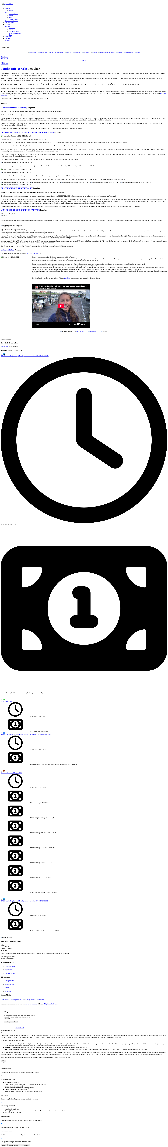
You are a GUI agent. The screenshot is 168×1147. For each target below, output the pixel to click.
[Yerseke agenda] (68, 52)
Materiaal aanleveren (11, 973)
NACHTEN (4, 64)
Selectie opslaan (13, 1145)
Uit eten (7, 988)
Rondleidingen (9, 984)
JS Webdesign (34, 1004)
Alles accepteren (24, 1145)
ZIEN (84, 60)
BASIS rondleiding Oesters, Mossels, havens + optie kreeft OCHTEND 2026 (25, 356)
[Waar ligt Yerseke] (80, 331)
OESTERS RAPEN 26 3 (8, 701)
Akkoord (15, 1022)
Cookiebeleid (20, 1028)
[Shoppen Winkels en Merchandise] (76, 52)
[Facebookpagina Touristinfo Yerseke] (5, 999)
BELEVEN (4, 57)
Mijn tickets (8, 969)
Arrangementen (9, 981)
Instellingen (7, 1022)
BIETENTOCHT (32, 253)
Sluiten (3, 1061)
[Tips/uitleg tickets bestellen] (4, 346)
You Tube (67, 278)
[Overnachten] (128, 52)
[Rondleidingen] (56, 52)
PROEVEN (4, 58)
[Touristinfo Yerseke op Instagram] (16, 999)
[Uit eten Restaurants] (42, 52)
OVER (3, 62)
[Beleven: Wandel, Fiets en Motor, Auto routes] (41, 999)
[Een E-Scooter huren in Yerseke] (106, 52)
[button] (7, 8)
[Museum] (119, 52)
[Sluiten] (1, 1032)
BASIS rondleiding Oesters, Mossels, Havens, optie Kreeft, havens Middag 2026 (26, 734)
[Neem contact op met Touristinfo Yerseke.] (137, 52)
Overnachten (9, 991)
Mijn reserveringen (10, 966)
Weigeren (4, 1145)
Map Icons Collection (51, 1004)
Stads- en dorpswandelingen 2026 (11, 773)
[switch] (1, 1075)
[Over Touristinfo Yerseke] (32, 52)
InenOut (27, 1004)
